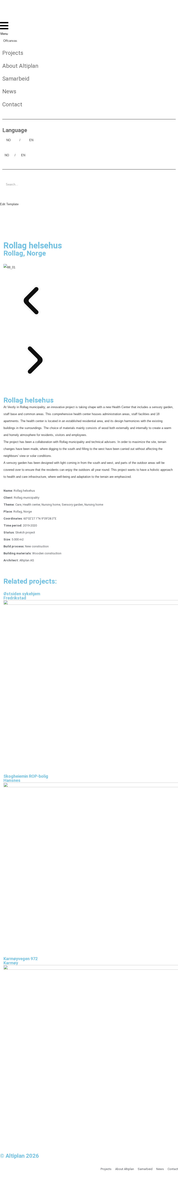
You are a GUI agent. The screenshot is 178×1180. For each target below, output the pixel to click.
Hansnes (11, 780)
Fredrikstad (14, 598)
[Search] (8, 195)
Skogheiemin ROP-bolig (25, 776)
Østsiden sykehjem (21, 594)
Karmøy (10, 963)
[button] (89, 300)
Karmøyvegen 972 (20, 959)
